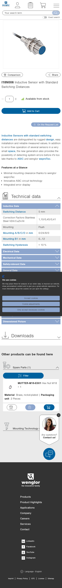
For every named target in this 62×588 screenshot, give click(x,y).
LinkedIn (30, 541)
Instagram (31, 558)
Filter (26, 375)
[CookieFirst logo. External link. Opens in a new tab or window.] (3, 276)
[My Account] (17, 7)
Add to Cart (33, 111)
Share (55, 75)
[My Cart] (43, 7)
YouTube (30, 552)
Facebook (30, 546)
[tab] (31, 206)
